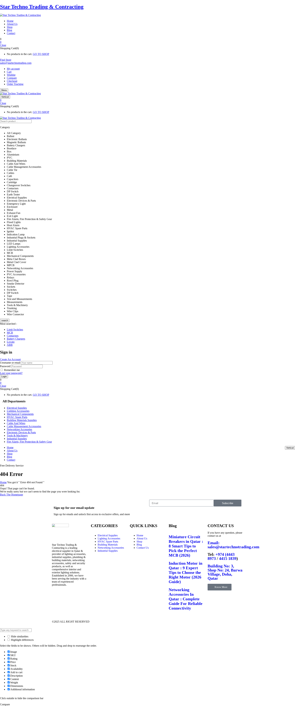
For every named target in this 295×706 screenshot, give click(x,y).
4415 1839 (227, 558)
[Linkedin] (158, 621)
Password (5, 366)
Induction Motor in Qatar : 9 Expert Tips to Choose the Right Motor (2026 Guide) (185, 572)
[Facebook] (121, 621)
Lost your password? (11, 373)
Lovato (11, 341)
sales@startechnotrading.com (15, 62)
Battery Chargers (16, 338)
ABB (10, 344)
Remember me (12, 370)
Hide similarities (19, 636)
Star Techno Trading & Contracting (41, 7)
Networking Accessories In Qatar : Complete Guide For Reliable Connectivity (185, 599)
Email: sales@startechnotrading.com (233, 545)
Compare (12, 77)
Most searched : (8, 323)
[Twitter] (130, 621)
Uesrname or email (10, 362)
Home (3, 482)
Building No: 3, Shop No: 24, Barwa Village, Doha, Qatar (225, 572)
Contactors (12, 335)
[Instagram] (148, 621)
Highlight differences (22, 639)
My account (13, 68)
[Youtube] (139, 621)
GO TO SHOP (41, 54)
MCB (10, 332)
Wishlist (11, 74)
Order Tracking (15, 84)
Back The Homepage (11, 494)
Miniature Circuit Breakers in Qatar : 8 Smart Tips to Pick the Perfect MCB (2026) (186, 546)
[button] (147, 42)
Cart (9, 71)
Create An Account (10, 359)
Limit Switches (15, 329)
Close (3, 45)
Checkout (12, 81)
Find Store (5, 59)
